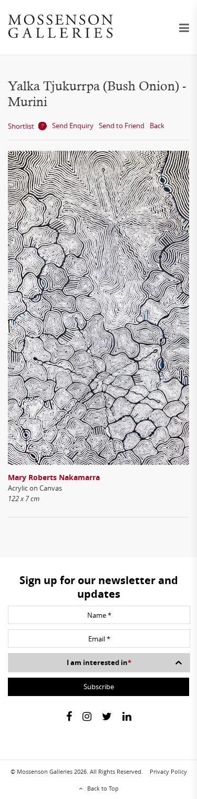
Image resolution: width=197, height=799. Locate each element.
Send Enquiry (73, 125)
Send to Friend (121, 125)
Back (157, 125)
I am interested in (99, 662)
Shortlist (21, 126)
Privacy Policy (168, 771)
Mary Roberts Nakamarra (54, 477)
